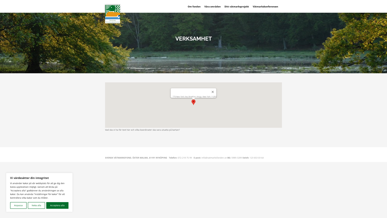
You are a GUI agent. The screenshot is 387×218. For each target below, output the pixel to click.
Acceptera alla (57, 205)
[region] (39, 192)
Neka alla (36, 205)
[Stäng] (212, 92)
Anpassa (18, 205)
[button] (193, 102)
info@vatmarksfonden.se (210, 157)
